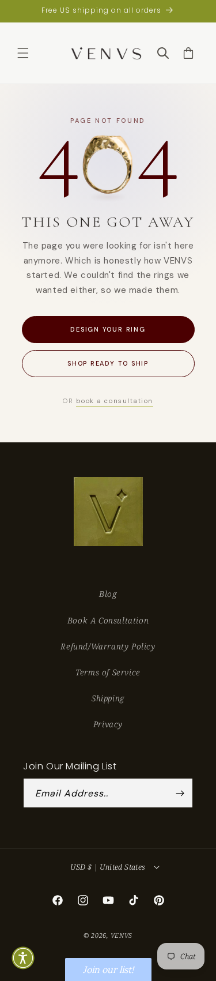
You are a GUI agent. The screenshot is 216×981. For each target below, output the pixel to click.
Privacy (108, 724)
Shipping (108, 698)
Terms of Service (108, 672)
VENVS (122, 935)
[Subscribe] (179, 793)
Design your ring (107, 329)
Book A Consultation (108, 620)
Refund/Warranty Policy (107, 646)
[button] (23, 53)
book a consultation (114, 401)
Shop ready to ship (108, 363)
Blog (107, 593)
